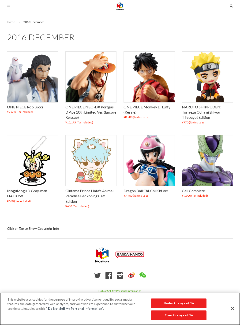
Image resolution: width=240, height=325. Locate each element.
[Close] (232, 308)
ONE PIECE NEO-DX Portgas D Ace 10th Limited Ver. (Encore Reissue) (90, 112)
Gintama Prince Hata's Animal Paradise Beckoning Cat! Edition (89, 195)
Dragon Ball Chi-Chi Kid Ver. (146, 190)
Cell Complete (193, 190)
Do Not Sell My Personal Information (120, 290)
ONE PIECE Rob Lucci (25, 107)
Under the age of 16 (179, 303)
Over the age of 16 (179, 315)
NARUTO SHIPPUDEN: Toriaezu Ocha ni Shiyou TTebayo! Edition (201, 112)
